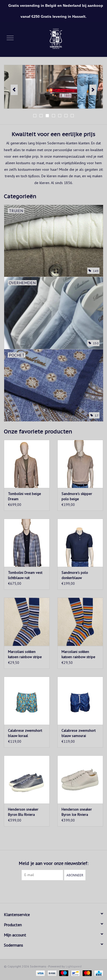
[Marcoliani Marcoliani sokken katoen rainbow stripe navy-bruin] (27, 622)
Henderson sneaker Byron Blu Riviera (23, 812)
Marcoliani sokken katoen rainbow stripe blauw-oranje (78, 654)
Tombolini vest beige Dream (24, 496)
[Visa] (40, 973)
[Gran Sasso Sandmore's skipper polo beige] (80, 464)
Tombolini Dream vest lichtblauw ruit (25, 575)
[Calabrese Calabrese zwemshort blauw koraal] (27, 701)
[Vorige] (14, 90)
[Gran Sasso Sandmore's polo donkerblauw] (80, 543)
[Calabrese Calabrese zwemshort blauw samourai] (80, 701)
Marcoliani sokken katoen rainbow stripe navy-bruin (25, 654)
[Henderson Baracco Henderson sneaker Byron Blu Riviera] (27, 779)
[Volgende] (92, 90)
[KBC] (97, 973)
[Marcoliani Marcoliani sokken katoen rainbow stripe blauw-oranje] (80, 622)
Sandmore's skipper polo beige (77, 496)
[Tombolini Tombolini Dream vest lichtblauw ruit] (27, 543)
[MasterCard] (86, 973)
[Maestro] (63, 973)
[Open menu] (10, 37)
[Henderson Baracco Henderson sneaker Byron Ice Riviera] (80, 779)
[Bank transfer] (51, 973)
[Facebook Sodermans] (49, 891)
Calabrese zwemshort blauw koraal (25, 733)
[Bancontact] (75, 973)
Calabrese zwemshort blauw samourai (79, 733)
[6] (53, 87)
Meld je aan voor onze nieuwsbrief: (53, 863)
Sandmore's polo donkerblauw (75, 575)
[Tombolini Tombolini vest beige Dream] (27, 464)
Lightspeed (74, 966)
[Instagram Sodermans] (58, 891)
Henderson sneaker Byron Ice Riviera (77, 812)
